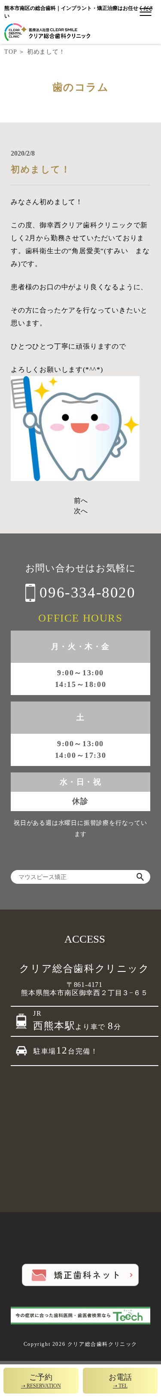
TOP (10, 52)
